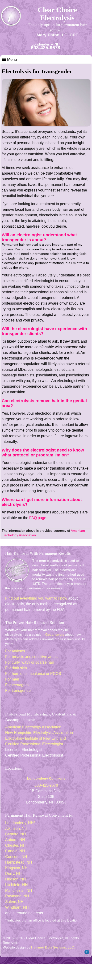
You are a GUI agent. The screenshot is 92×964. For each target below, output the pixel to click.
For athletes (15, 651)
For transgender (18, 690)
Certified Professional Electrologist (34, 744)
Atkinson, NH (16, 828)
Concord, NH (16, 857)
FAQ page (37, 518)
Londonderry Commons (46, 778)
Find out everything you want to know (36, 598)
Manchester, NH (18, 890)
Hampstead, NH (18, 862)
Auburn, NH (15, 840)
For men (12, 679)
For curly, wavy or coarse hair (29, 662)
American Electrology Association (33, 727)
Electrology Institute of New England (35, 738)
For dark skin (16, 668)
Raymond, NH (17, 896)
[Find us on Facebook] (86, 953)
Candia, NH (15, 851)
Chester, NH (15, 845)
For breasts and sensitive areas (31, 657)
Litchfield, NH (16, 885)
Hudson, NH (15, 879)
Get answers (54, 634)
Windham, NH (17, 907)
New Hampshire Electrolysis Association (39, 733)
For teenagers (17, 685)
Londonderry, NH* (20, 823)
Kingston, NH (16, 868)
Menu (11, 59)
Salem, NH (14, 902)
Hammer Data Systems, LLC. (53, 947)
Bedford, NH (15, 834)
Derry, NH (13, 874)
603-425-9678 (45, 47)
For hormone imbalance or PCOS (33, 674)
